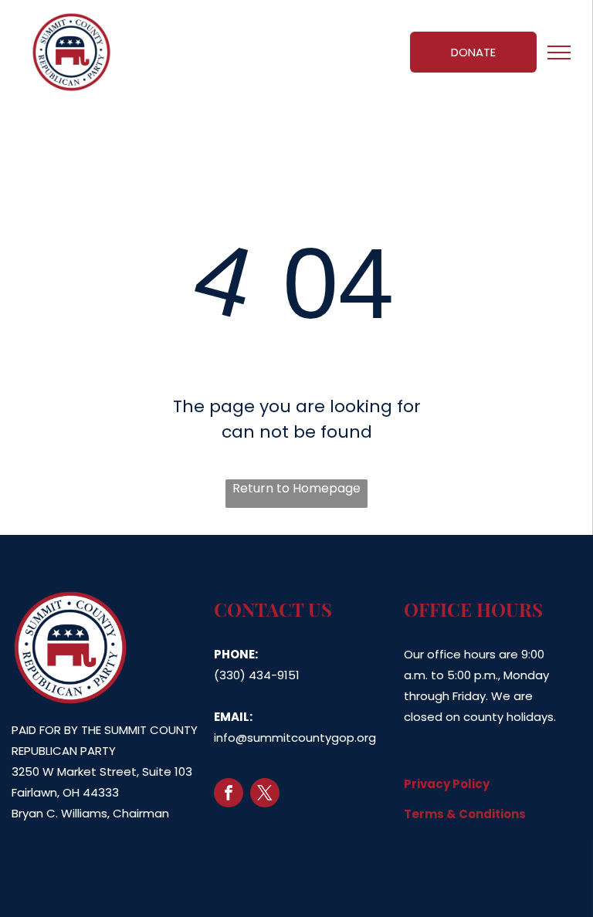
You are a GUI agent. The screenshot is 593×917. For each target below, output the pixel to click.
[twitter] (265, 794)
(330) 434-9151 (257, 675)
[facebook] (228, 794)
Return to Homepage (296, 488)
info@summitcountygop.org (295, 737)
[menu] (559, 52)
